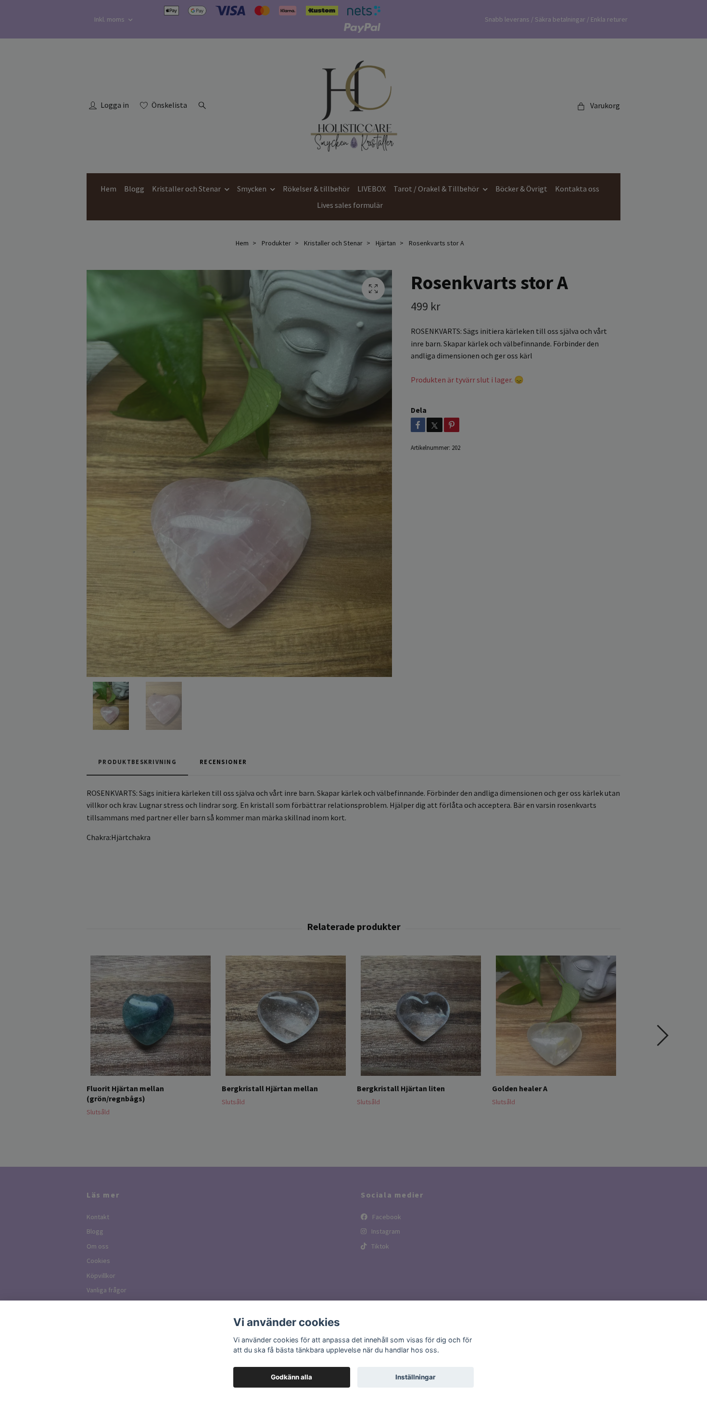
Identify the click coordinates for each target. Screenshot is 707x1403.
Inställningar (415, 1377)
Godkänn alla (291, 1377)
